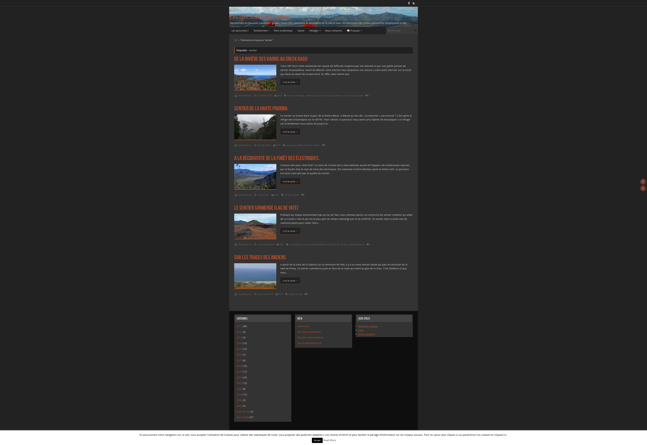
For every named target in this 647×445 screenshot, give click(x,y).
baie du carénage (295, 95)
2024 (239, 400)
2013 (239, 337)
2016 (239, 354)
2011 (239, 326)
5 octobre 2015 (264, 95)
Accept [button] (317, 440)
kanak (291, 294)
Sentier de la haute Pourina (260, 108)
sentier (337, 95)
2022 (239, 388)
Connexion (303, 326)
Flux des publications (309, 331)
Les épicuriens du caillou (259, 16)
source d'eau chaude (352, 95)
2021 (239, 383)
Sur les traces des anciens (260, 257)
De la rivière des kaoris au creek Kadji (270, 59)
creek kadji (310, 95)
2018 (239, 366)
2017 (239, 360)
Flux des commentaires (310, 337)
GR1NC (287, 195)
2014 (281, 244)
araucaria (290, 145)
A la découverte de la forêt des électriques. (277, 158)
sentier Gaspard (356, 244)
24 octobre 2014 (265, 294)
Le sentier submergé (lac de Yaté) (266, 208)
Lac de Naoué (296, 244)
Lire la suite (289, 82)
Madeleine (321, 244)
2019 (239, 371)
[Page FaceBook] (409, 3)
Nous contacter (366, 334)
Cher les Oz (243, 411)
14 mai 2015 (263, 195)
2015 (279, 95)
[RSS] (413, 3)
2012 (239, 331)
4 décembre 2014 (265, 244)
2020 (239, 377)
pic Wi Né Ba (333, 244)
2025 (239, 405)
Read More (329, 440)
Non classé (243, 417)
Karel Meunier (245, 95)
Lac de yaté (309, 244)
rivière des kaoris (325, 95)
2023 (239, 394)
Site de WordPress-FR (309, 343)
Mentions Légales (368, 326)
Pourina (308, 145)
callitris (299, 145)
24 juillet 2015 (264, 145)
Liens (361, 330)
